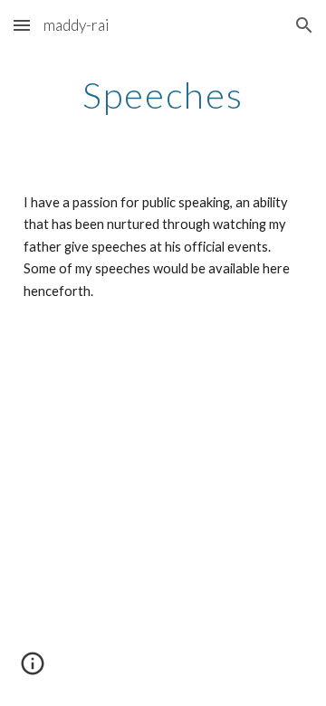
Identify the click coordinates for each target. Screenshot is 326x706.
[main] (163, 95)
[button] (21, 25)
